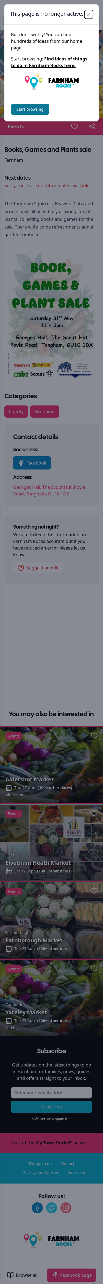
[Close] (88, 14)
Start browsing (30, 109)
